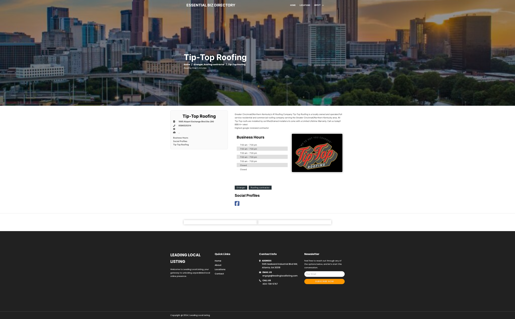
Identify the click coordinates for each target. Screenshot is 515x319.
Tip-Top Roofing (181, 144)
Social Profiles (180, 141)
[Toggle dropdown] (323, 5)
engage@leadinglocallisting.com (280, 275)
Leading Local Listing (185, 258)
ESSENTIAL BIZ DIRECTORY (210, 5)
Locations (305, 5)
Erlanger (198, 64)
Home (293, 5)
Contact (219, 273)
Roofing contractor (214, 64)
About (218, 265)
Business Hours (180, 137)
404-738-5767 (270, 283)
